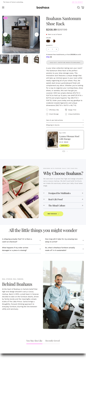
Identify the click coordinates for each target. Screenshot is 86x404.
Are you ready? (77, 2)
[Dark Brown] (48, 41)
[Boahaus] (43, 7)
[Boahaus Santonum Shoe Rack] (4, 59)
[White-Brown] (53, 41)
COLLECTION (7, 358)
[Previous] (5, 34)
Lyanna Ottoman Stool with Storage (69, 137)
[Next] (37, 34)
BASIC (4, 365)
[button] (78, 7)
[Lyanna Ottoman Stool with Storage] (53, 139)
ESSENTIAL (6, 361)
